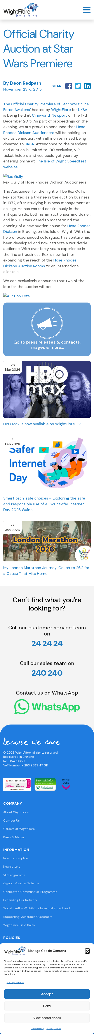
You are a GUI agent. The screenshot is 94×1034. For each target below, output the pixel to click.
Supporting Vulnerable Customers (27, 917)
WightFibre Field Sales (19, 925)
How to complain (15, 858)
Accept (47, 994)
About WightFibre (16, 812)
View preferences (47, 1018)
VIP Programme (14, 875)
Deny (47, 1006)
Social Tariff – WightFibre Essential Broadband (36, 908)
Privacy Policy (54, 1028)
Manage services (15, 982)
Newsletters (11, 867)
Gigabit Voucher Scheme (21, 883)
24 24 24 (47, 643)
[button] (87, 951)
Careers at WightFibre (19, 829)
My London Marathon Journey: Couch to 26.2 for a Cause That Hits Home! (46, 570)
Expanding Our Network (20, 900)
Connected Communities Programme (30, 892)
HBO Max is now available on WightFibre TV (42, 424)
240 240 (47, 673)
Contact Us (11, 820)
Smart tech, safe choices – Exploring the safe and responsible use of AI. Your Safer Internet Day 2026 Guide (44, 504)
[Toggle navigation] (87, 10)
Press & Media (13, 837)
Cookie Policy (37, 1028)
